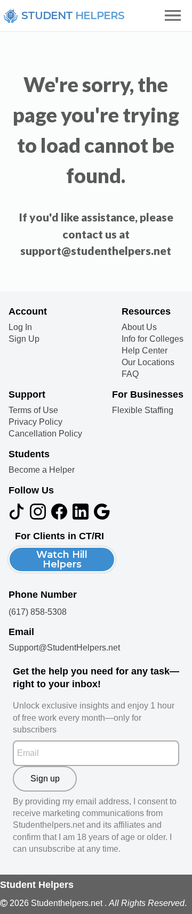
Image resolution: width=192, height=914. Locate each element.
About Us (139, 327)
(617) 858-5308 (38, 611)
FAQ (130, 374)
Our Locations (148, 362)
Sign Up (24, 339)
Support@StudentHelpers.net (64, 647)
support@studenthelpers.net (95, 250)
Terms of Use (33, 410)
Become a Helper (42, 470)
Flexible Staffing (142, 410)
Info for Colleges (152, 339)
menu (172, 15)
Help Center (144, 351)
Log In (20, 327)
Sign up (45, 778)
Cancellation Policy (45, 434)
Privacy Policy (35, 422)
